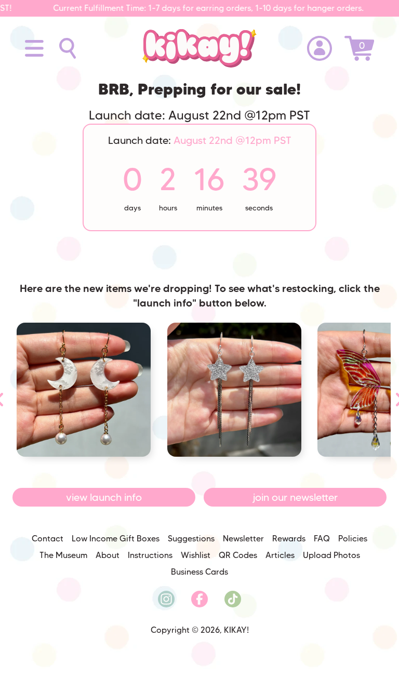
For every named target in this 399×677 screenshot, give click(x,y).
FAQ (322, 538)
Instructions (150, 555)
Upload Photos (331, 555)
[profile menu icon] (319, 48)
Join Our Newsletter (295, 497)
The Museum (63, 555)
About (107, 555)
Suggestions (191, 538)
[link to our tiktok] (232, 599)
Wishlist (195, 555)
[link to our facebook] (199, 599)
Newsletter (243, 538)
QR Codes (238, 555)
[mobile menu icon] (34, 48)
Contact (47, 538)
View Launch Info (104, 497)
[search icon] (60, 48)
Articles (280, 555)
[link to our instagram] (166, 599)
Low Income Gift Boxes (115, 538)
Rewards (288, 538)
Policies (352, 538)
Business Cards (199, 572)
